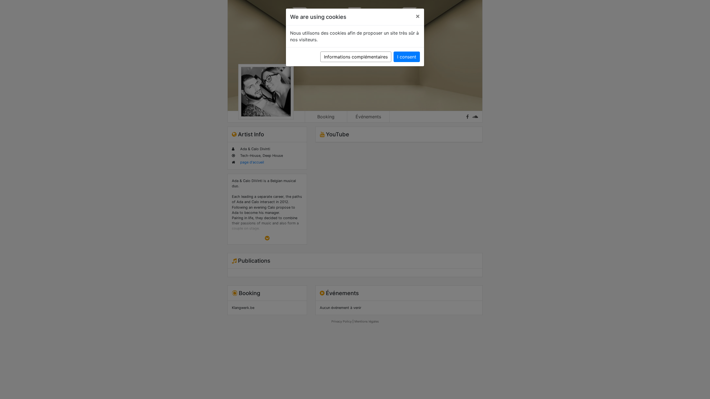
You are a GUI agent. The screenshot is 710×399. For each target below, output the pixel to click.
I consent (406, 57)
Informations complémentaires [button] (356, 57)
